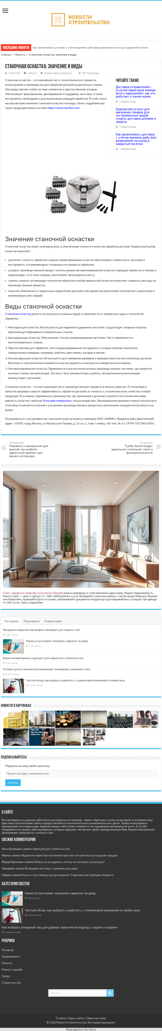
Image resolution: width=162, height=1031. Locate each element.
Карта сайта (76, 1018)
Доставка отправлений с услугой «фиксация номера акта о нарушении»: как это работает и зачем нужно (135, 91)
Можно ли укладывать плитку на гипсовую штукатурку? (70, 862)
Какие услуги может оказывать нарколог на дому (57, 641)
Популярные (31, 621)
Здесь (25, 602)
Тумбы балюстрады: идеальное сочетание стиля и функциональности (132, 447)
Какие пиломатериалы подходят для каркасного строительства (43, 658)
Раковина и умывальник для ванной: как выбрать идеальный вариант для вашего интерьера (28, 449)
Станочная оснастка (18, 314)
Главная (6, 54)
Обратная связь (96, 1018)
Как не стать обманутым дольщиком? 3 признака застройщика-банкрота (68, 875)
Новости (20, 54)
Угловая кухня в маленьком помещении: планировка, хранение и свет (46, 669)
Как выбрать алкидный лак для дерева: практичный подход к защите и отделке (59, 927)
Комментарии (53, 621)
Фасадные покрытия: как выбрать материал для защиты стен (41, 629)
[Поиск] (109, 993)
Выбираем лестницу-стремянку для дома (51, 868)
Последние (11, 621)
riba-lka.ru (90, 1029)
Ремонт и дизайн (12, 969)
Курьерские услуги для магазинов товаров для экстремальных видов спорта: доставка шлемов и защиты (136, 115)
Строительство (11, 982)
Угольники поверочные (57, 400)
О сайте (61, 1018)
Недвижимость (11, 956)
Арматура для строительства (51, 848)
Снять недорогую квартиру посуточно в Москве (33, 593)
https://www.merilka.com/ (64, 108)
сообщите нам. (44, 832)
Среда (6, 976)
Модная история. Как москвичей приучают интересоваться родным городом (69, 855)
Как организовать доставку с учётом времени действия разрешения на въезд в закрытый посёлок (90, 47)
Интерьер (8, 950)
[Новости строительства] (81, 20)
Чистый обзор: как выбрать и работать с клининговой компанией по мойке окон (75, 680)
